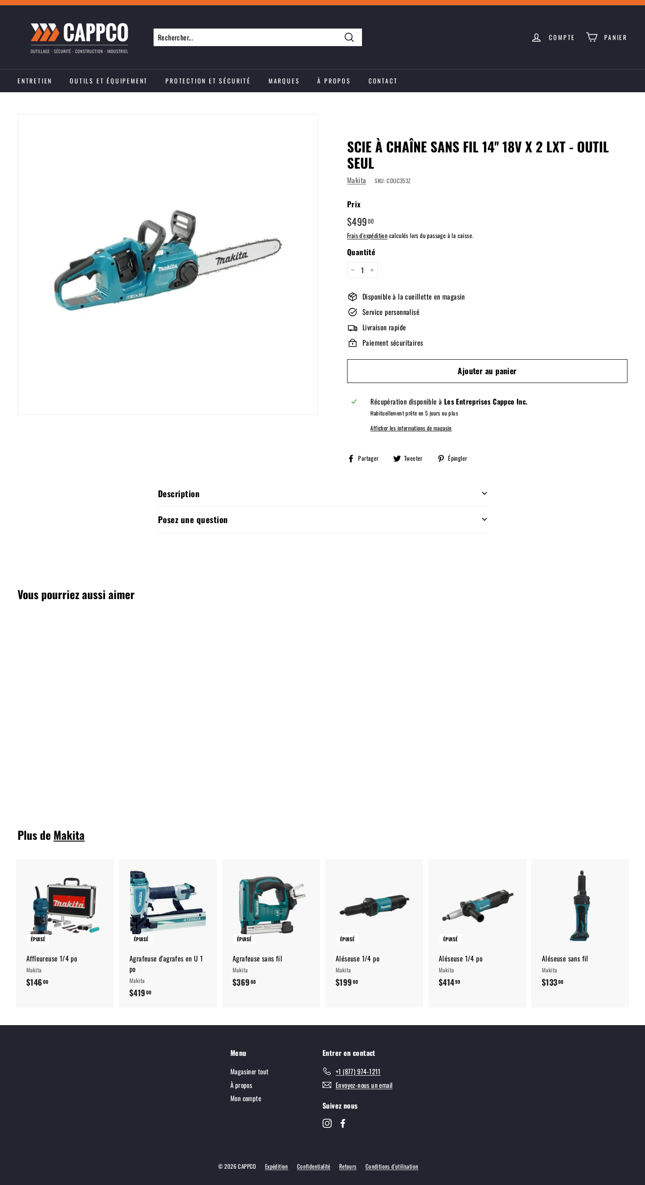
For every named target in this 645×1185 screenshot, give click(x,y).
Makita (356, 180)
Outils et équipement (109, 80)
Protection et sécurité (208, 80)
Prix (354, 204)
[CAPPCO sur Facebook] (343, 1122)
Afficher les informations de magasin (411, 428)
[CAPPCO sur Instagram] (327, 1122)
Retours (348, 1166)
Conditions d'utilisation (392, 1166)
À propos (334, 80)
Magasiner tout (249, 1071)
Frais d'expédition (367, 235)
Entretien (35, 80)
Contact (383, 80)
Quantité (361, 251)
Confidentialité (313, 1166)
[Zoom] (167, 264)
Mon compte (245, 1098)
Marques (284, 80)
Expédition (276, 1166)
